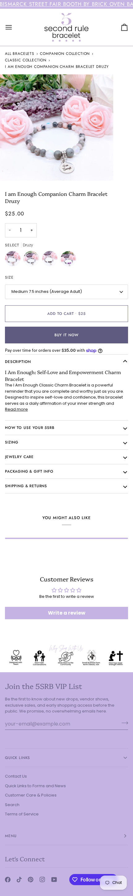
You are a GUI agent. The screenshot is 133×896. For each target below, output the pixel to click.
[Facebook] (8, 879)
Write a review (66, 612)
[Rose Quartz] (14, 260)
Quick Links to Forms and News (35, 786)
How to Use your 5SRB (29, 427)
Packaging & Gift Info (29, 471)
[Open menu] (14, 27)
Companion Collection (65, 53)
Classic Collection (25, 60)
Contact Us (16, 776)
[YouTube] (54, 879)
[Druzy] (33, 260)
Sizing (11, 442)
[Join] (123, 723)
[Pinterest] (30, 879)
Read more (16, 409)
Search (12, 805)
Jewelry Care (19, 457)
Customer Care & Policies (31, 795)
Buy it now (66, 335)
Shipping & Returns (26, 486)
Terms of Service (22, 814)
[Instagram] (42, 879)
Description (18, 361)
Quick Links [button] (17, 758)
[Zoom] (11, 169)
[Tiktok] (19, 879)
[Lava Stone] (51, 260)
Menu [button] (10, 836)
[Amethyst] (68, 260)
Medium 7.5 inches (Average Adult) (46, 291)
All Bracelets (19, 53)
